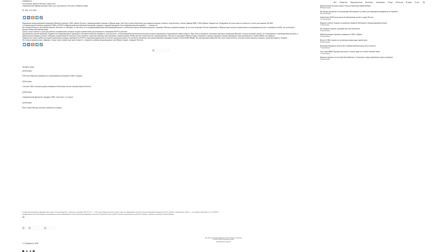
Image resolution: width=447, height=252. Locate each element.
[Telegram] (30, 251)
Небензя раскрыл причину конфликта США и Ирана (341, 34)
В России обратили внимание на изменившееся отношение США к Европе (52, 76)
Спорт (390, 2)
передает (132, 40)
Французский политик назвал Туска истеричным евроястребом (345, 6)
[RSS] (34, 251)
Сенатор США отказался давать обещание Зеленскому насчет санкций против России (56, 86)
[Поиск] (424, 2)
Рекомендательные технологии (223, 241)
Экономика (380, 2)
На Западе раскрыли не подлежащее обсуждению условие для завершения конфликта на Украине (359, 11)
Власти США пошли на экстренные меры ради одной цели (343, 40)
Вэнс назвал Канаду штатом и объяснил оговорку (42, 108)
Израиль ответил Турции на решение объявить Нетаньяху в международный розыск (353, 23)
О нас (417, 2)
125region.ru (27, 1)
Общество (343, 2)
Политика (369, 2)
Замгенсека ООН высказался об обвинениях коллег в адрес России (346, 17)
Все (335, 2)
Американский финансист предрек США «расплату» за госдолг (47, 97)
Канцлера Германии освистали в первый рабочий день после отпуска (348, 46)
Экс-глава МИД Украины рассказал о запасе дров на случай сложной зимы (350, 51)
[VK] (27, 251)
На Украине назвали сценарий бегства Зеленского (340, 29)
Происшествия (356, 2)
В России (399, 2)
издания (263, 23)
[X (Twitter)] (23, 251)
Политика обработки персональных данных (223, 239)
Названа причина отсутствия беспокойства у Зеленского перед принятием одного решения (356, 57)
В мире (409, 2)
